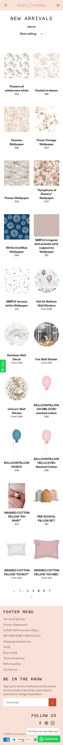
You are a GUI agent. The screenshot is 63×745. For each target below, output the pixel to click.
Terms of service (14, 658)
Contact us (10, 669)
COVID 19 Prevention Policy (21, 630)
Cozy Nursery (19, 734)
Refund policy (12, 663)
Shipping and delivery (17, 641)
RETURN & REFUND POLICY (22, 635)
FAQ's (7, 647)
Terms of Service (14, 619)
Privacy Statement (15, 624)
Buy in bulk (10, 652)
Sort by (31, 27)
